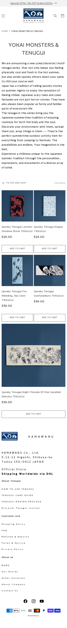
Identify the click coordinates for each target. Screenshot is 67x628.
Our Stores (10, 571)
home (5, 31)
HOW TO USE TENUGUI (18, 489)
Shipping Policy (14, 524)
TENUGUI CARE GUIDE (18, 495)
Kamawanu (41, 437)
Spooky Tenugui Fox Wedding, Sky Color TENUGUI (14, 296)
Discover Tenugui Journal (21, 508)
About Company (14, 584)
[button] (55, 15)
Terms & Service (14, 543)
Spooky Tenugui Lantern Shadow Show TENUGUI (17, 229)
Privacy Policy (13, 549)
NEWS (6, 565)
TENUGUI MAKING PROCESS (22, 501)
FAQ (4, 530)
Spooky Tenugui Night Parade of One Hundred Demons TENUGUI (31, 394)
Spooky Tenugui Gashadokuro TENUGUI (49, 294)
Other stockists (13, 578)
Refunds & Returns (15, 536)
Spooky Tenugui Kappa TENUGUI (48, 229)
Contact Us (10, 590)
